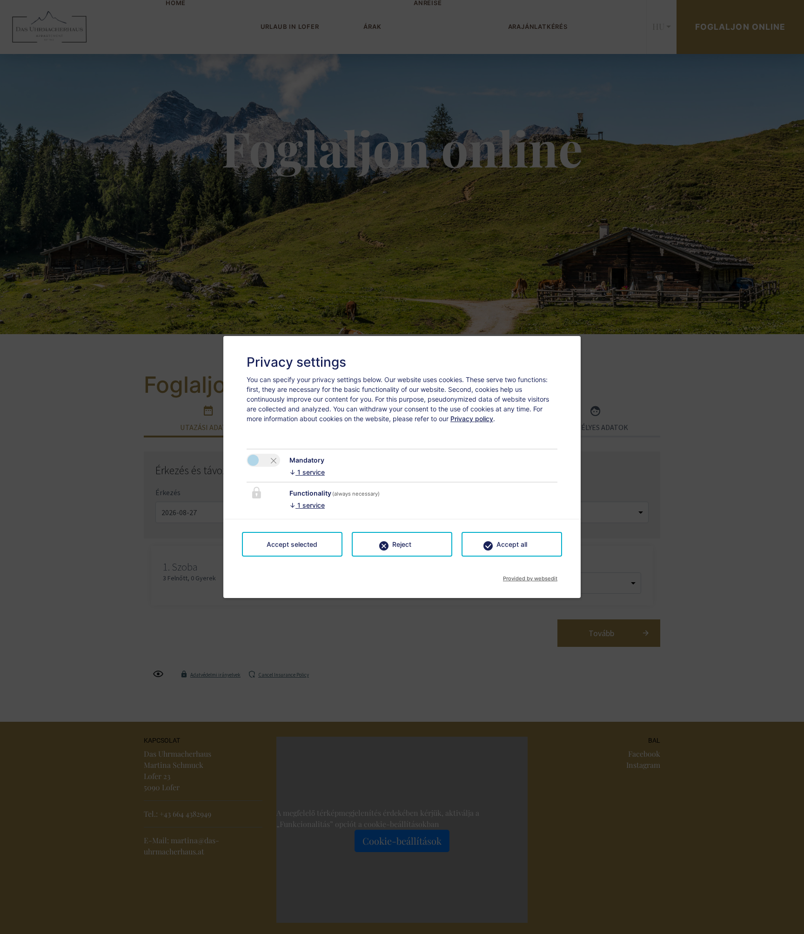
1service (307, 472)
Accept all (511, 544)
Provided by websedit (530, 575)
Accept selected (292, 544)
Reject (401, 544)
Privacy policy (471, 419)
